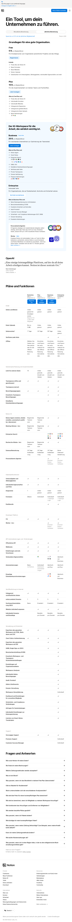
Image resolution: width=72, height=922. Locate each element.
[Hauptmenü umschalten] (70, 10)
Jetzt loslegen (15, 92)
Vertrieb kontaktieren (17, 195)
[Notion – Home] (36, 865)
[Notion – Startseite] (2, 10)
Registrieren (14, 58)
